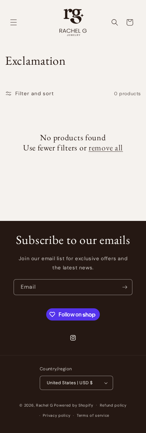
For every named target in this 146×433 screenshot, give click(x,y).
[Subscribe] (124, 287)
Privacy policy (56, 415)
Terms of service (93, 415)
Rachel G (45, 405)
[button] (13, 22)
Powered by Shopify (73, 405)
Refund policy (113, 405)
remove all (106, 148)
